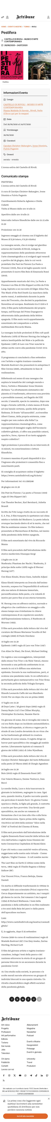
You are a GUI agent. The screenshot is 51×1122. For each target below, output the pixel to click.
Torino (27, 27)
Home (3, 27)
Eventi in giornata (34, 1052)
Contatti (4, 1066)
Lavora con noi (7, 1069)
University (31, 1059)
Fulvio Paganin (11, 149)
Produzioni (31, 1066)
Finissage (31, 1048)
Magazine (31, 1028)
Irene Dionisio (40, 146)
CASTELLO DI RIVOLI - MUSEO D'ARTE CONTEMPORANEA (21, 40)
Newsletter (31, 1032)
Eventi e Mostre (15, 27)
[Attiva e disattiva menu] (2, 17)
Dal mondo (5, 1046)
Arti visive (5, 1025)
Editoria (4, 1039)
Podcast (30, 1035)
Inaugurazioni (32, 1045)
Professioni (6, 1032)
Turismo (4, 1042)
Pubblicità (5, 1062)
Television (5, 1053)
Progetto (5, 1028)
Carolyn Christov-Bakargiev (17, 146)
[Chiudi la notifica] (49, 1098)
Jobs (3, 1049)
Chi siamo (5, 1059)
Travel (29, 1062)
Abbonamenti (32, 1025)
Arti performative (8, 1035)
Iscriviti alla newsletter (25, 1116)
